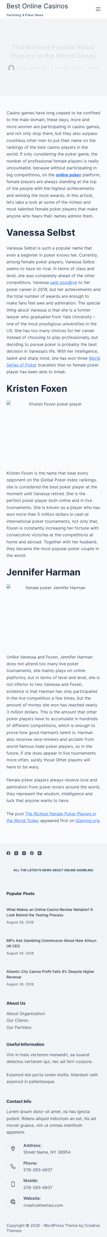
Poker (94, 68)
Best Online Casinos (37, 6)
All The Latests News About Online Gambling (53, 870)
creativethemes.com (43, 1205)
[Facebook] (8, 853)
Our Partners (18, 1027)
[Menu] (98, 9)
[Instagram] (24, 853)
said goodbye (63, 282)
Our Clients (17, 1020)
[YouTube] (40, 853)
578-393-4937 (37, 1169)
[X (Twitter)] (16, 853)
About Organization (25, 1013)
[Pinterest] (32, 853)
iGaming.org (87, 820)
